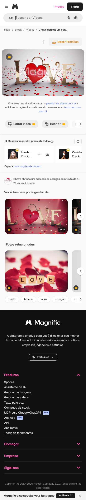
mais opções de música (27, 166)
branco (28, 299)
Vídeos (30, 29)
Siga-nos (11, 467)
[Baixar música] (47, 154)
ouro (44, 299)
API (6, 423)
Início (7, 29)
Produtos (11, 375)
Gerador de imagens (17, 392)
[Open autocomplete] (9, 17)
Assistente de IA (15, 387)
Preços (59, 7)
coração (60, 299)
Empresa (11, 456)
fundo (12, 299)
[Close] (79, 495)
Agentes (13, 418)
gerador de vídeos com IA (61, 103)
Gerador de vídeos (16, 397)
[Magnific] (43, 323)
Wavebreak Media (24, 183)
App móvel (11, 428)
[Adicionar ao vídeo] (39, 154)
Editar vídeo (19, 125)
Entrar (75, 7)
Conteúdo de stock (17, 407)
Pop (23, 156)
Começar (11, 444)
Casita (77, 152)
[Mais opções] (43, 42)
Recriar (53, 125)
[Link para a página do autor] (8, 181)
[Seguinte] (80, 124)
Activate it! (65, 495)
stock (18, 29)
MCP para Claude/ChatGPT (26, 412)
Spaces (9, 382)
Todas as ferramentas (18, 433)
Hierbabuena (26, 152)
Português (43, 357)
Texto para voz (14, 402)
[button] (43, 357)
